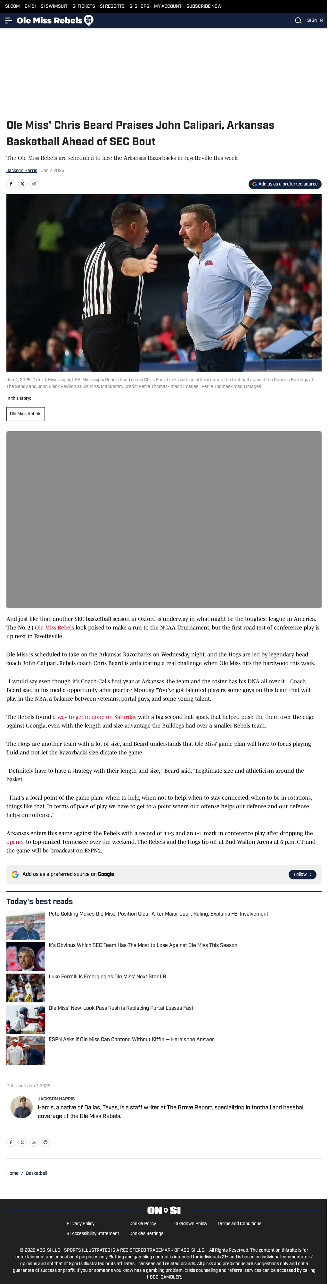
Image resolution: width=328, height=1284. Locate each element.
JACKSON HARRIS (56, 1099)
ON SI (30, 6)
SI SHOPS (139, 6)
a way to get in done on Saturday (94, 717)
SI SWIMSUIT (54, 6)
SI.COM (12, 6)
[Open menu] (9, 20)
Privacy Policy (80, 1224)
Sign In (315, 20)
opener (15, 842)
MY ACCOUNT (168, 6)
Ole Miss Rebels (25, 414)
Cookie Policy (142, 1224)
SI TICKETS (83, 6)
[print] (45, 1142)
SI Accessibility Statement (93, 1233)
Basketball (36, 1173)
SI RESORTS (112, 6)
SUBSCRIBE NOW (204, 6)
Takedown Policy (190, 1224)
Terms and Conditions (239, 1224)
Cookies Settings (146, 1233)
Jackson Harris (21, 171)
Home (12, 1173)
